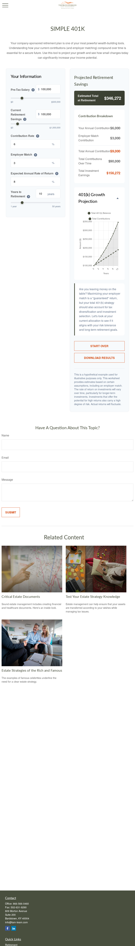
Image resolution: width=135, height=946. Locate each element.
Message (7, 479)
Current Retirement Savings (18, 114)
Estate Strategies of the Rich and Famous (32, 670)
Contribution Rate (24, 136)
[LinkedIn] (13, 928)
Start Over (99, 346)
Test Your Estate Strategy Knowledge (93, 597)
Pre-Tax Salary (22, 90)
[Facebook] (7, 928)
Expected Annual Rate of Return (34, 173)
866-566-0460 (21, 903)
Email (5, 457)
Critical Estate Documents (21, 597)
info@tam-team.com (16, 922)
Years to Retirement (20, 194)
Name (5, 435)
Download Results (99, 358)
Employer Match (23, 154)
